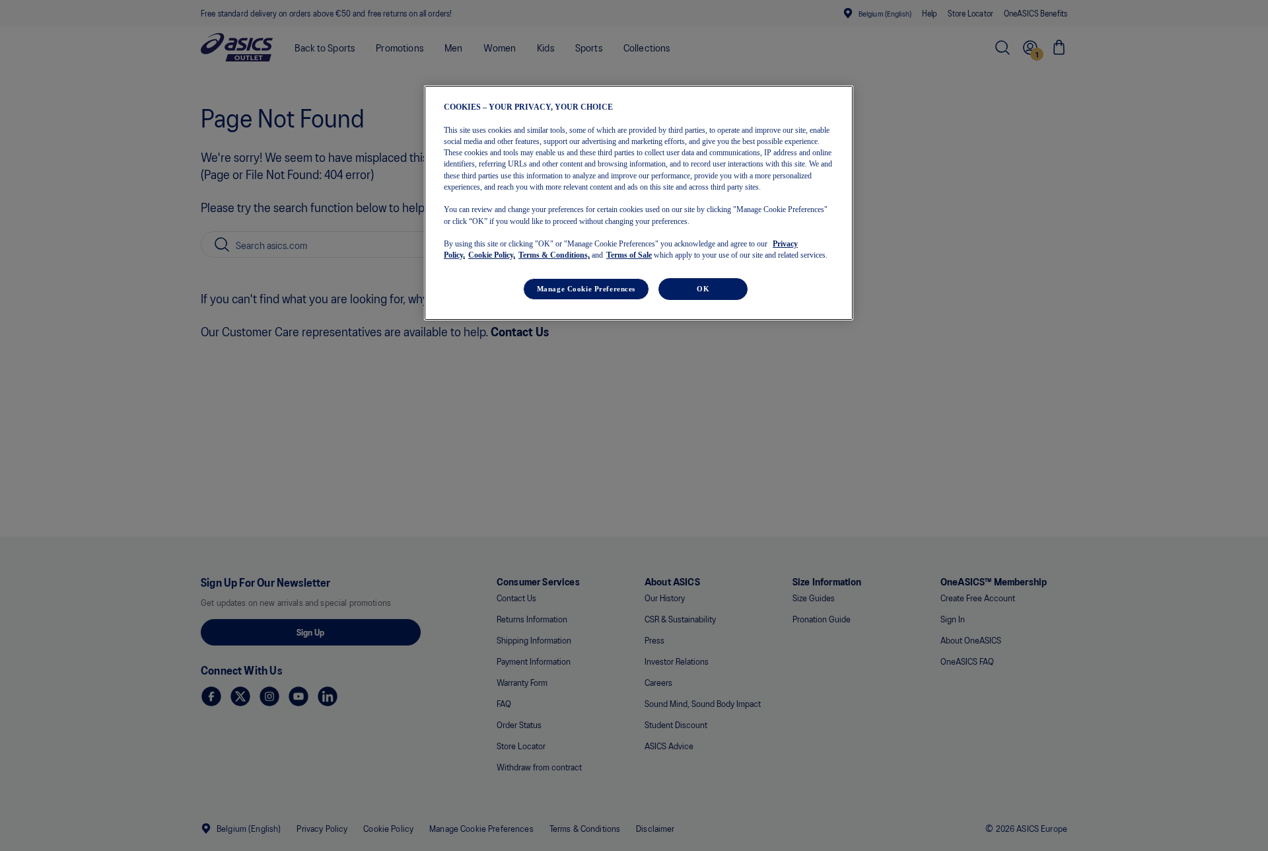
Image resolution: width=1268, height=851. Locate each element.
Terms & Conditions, (554, 255)
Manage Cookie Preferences (586, 288)
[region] (638, 202)
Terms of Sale (629, 255)
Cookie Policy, (491, 255)
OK (703, 288)
